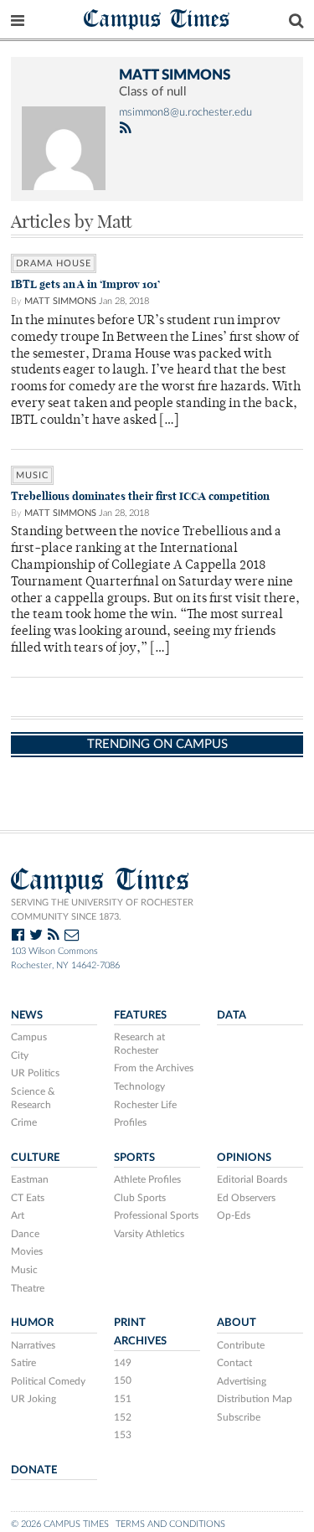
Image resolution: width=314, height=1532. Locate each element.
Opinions (244, 1157)
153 (122, 1435)
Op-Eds (233, 1215)
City (19, 1055)
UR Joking (33, 1399)
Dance (25, 1234)
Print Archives (140, 1331)
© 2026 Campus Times (60, 1524)
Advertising (241, 1381)
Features (140, 1015)
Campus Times (157, 18)
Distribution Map (254, 1399)
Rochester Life (145, 1105)
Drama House (53, 263)
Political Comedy (48, 1381)
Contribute (241, 1345)
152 (122, 1417)
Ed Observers (246, 1198)
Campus (29, 1037)
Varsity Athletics (149, 1234)
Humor (32, 1322)
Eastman (30, 1179)
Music (32, 475)
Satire (23, 1363)
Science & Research (33, 1098)
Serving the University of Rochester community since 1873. (102, 909)
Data (231, 1015)
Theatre (27, 1288)
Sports (134, 1157)
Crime (24, 1122)
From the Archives (153, 1068)
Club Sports (140, 1198)
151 (122, 1399)
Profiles (130, 1122)
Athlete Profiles (147, 1179)
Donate (34, 1470)
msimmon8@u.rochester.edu (185, 112)
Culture (35, 1157)
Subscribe (238, 1417)
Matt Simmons (60, 301)
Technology (139, 1086)
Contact (234, 1363)
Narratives (33, 1345)
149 (122, 1363)
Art (17, 1215)
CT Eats (27, 1198)
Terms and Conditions (170, 1524)
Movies (27, 1251)
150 (122, 1380)
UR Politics (35, 1073)
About (236, 1322)
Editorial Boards (252, 1179)
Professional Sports (156, 1215)
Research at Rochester (139, 1043)
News (27, 1015)
